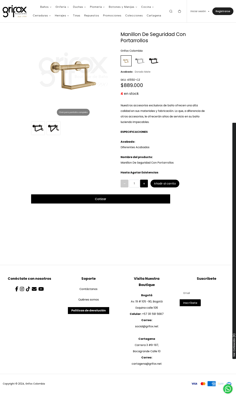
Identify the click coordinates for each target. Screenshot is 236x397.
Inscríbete (190, 303)
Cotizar (100, 199)
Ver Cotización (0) (234, 345)
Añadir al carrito (165, 184)
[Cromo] (139, 60)
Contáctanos (88, 289)
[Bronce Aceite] (153, 60)
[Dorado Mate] (126, 60)
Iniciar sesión (198, 11)
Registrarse (223, 11)
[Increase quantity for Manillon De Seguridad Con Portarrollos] (144, 183)
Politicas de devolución (88, 310)
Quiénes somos (88, 300)
